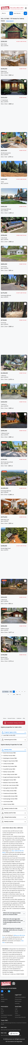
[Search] (11, 13)
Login (16, 1009)
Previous (6, 691)
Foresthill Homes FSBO (9, 769)
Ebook (16, 1011)
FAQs (2, 1013)
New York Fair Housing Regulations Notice (11, 1029)
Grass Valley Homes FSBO (10, 774)
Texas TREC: (4, 1020)
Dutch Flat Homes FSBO (9, 753)
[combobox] (18, 13)
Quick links (18, 1006)
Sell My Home (4, 999)
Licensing (17, 1003)
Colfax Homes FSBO (8, 763)
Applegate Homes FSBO (9, 780)
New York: (4, 1027)
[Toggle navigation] (26, 8)
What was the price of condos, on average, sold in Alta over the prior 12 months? (13, 930)
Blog (2, 1009)
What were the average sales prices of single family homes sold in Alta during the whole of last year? (13, 921)
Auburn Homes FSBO (8, 804)
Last (14, 694)
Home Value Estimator (20, 1017)
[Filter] (25, 13)
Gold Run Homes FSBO (9, 755)
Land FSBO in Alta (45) (9, 735)
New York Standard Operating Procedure (11, 1035)
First (11, 691)
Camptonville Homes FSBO (10, 796)
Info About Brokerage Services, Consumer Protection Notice (14, 1023)
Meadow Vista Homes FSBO (10, 782)
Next (17, 694)
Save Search (10, 21)
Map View (15, 1033)
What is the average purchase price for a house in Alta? (12, 913)
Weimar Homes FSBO (8, 772)
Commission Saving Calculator (15, 723)
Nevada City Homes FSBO (10, 766)
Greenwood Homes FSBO (10, 793)
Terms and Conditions (20, 997)
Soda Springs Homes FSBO (10, 799)
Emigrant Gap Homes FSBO (10, 761)
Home (2, 997)
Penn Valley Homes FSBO (10, 790)
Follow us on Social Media (8, 988)
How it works (4, 1017)
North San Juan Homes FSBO (11, 785)
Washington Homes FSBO (10, 758)
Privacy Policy (18, 999)
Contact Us (17, 1015)
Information (4, 1006)
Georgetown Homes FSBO (10, 788)
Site (2, 995)
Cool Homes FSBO (8, 801)
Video (16, 1013)
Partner (2, 1001)
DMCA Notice (18, 1001)
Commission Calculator (6, 1015)
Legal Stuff (18, 995)
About (2, 1011)
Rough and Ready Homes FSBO (11, 777)
